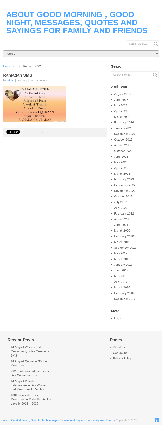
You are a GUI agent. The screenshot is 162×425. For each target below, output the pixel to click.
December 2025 (125, 133)
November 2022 (125, 190)
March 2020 (122, 230)
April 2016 (121, 281)
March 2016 (122, 287)
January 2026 (123, 128)
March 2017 (122, 259)
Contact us (120, 352)
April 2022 (121, 207)
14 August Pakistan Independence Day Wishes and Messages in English (29, 385)
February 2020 (124, 236)
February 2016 (124, 293)
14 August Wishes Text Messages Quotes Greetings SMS (30, 351)
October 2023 (123, 151)
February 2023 (124, 179)
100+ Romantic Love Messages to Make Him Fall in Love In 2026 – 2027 (31, 399)
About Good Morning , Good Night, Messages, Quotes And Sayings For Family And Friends (77, 22)
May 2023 (120, 162)
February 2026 (124, 122)
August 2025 (122, 145)
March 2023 (122, 173)
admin (10, 80)
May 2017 (120, 253)
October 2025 (123, 139)
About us (119, 347)
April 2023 (121, 168)
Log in (118, 318)
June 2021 (121, 225)
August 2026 (122, 94)
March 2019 (122, 242)
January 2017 (123, 264)
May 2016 (120, 276)
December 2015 (125, 298)
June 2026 (121, 99)
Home (7, 66)
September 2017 (125, 247)
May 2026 (120, 105)
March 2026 (122, 116)
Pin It (42, 132)
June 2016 (121, 270)
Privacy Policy (122, 358)
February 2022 (124, 213)
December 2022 (125, 185)
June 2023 (121, 156)
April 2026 (121, 111)
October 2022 (123, 196)
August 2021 (122, 219)
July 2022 (120, 202)
